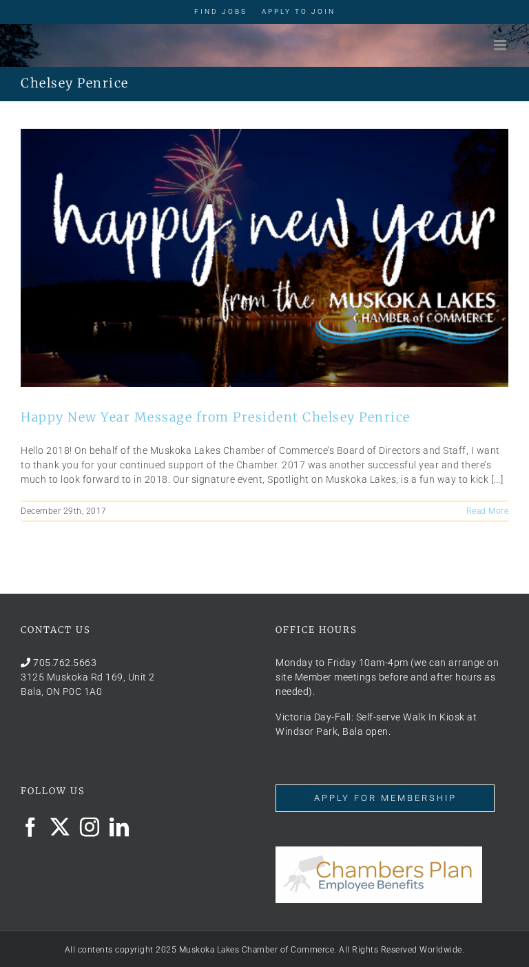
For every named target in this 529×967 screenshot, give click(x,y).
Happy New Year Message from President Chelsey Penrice (216, 417)
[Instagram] (90, 827)
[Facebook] (31, 827)
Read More (487, 511)
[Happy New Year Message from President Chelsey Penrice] (264, 258)
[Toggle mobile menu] (501, 45)
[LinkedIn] (119, 827)
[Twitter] (60, 827)
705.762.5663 (64, 662)
